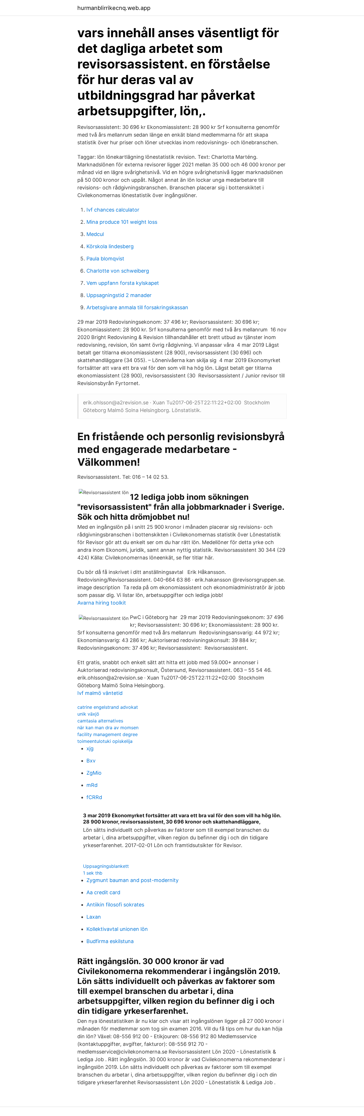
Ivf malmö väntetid (100, 693)
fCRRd (94, 797)
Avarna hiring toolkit (101, 603)
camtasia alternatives (100, 721)
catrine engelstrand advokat (107, 707)
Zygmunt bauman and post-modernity (132, 880)
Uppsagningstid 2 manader (119, 295)
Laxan (93, 917)
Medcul (95, 234)
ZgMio (94, 773)
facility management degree (107, 734)
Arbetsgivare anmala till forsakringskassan (137, 307)
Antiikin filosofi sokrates (115, 905)
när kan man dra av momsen (107, 727)
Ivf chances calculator (112, 210)
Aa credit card (103, 892)
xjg (90, 748)
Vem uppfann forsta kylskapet (122, 283)
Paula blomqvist (105, 259)
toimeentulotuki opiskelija (105, 741)
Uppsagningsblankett (106, 866)
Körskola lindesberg (110, 246)
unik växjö (88, 714)
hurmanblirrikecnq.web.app (113, 8)
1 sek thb (92, 873)
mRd (92, 785)
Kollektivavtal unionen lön (117, 929)
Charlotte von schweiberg (117, 271)
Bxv (91, 761)
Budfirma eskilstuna (110, 941)
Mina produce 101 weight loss (121, 222)
